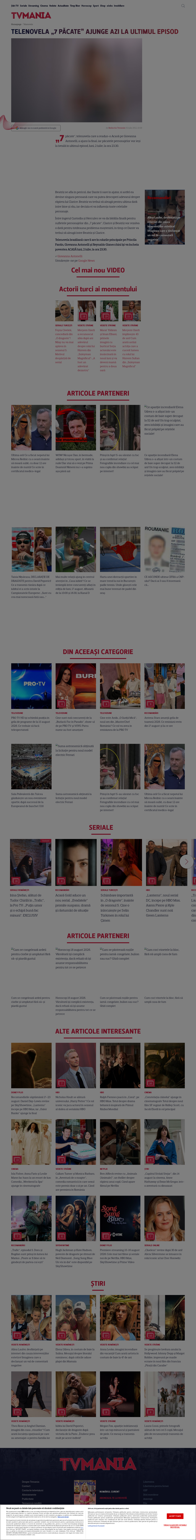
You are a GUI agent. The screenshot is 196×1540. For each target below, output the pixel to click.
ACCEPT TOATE (175, 1516)
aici (82, 1527)
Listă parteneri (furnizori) (96, 1526)
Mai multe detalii (63, 1517)
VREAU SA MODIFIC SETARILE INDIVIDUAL (175, 1526)
